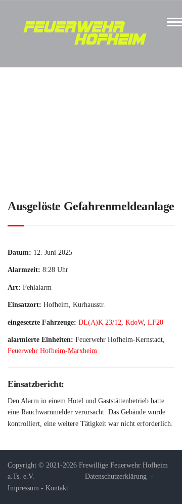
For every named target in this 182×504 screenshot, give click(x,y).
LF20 (155, 322)
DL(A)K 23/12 (99, 322)
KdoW (134, 322)
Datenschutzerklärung (116, 476)
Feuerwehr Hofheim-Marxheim (52, 351)
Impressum (23, 488)
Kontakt (57, 488)
